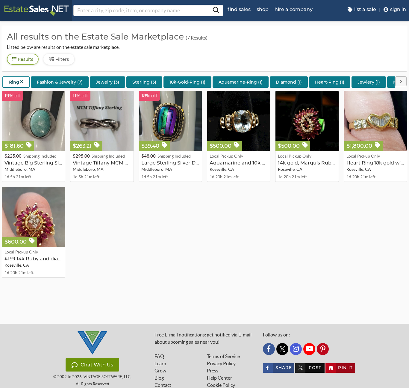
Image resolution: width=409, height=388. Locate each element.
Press (212, 370)
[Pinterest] (323, 349)
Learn (160, 363)
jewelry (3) (107, 82)
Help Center (219, 378)
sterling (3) (144, 82)
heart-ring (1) (329, 82)
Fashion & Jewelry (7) (60, 82)
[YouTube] (309, 349)
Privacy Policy (221, 363)
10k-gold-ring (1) (187, 82)
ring (14, 82)
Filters (61, 59)
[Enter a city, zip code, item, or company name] (216, 10)
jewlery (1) (369, 82)
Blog (159, 378)
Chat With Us (97, 365)
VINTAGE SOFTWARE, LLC (107, 377)
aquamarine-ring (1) (241, 82)
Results (24, 59)
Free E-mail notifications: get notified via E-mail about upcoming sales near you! (203, 338)
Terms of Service (223, 356)
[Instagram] (296, 349)
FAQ (159, 356)
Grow (160, 370)
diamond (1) (289, 82)
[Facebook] (269, 349)
